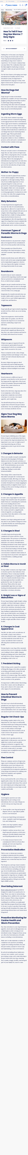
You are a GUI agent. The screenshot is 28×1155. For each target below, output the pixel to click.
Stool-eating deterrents (8, 890)
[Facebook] (8, 41)
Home (2, 9)
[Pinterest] (13, 41)
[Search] (20, 5)
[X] (10, 41)
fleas (10, 669)
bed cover (23, 819)
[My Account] (22, 5)
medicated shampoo (9, 827)
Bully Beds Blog (9, 9)
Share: (5, 40)
